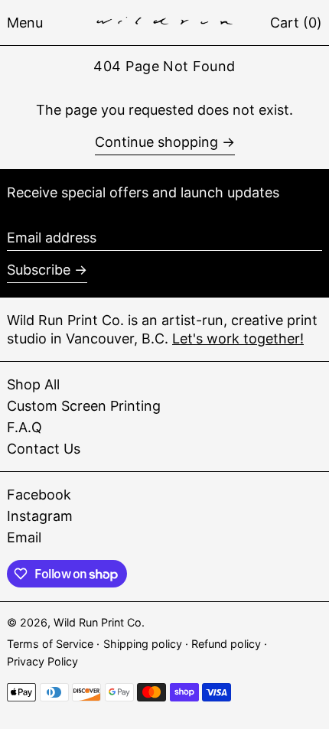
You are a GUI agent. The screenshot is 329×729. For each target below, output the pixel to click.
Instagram (40, 516)
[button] (296, 22)
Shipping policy (144, 643)
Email (24, 537)
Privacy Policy (42, 661)
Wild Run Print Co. (99, 622)
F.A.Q (24, 427)
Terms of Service (51, 643)
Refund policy (227, 643)
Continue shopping (156, 142)
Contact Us (43, 449)
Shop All (33, 384)
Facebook (39, 495)
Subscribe (38, 270)
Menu (25, 23)
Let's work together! (238, 338)
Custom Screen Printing (84, 406)
